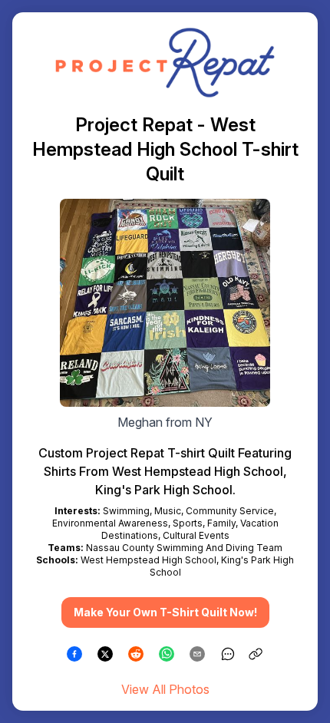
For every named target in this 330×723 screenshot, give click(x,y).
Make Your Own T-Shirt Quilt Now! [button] (165, 612)
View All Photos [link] (165, 689)
